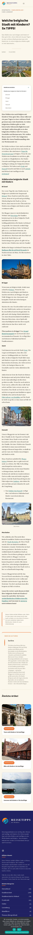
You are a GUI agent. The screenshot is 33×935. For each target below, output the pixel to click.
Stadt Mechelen (12, 542)
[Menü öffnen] (24, 3)
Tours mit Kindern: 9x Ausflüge (14, 732)
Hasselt (8, 104)
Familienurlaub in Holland (10, 896)
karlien (4, 52)
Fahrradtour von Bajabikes (11, 397)
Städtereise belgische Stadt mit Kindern (15, 91)
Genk (22, 166)
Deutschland (6, 889)
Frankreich (5, 900)
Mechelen (8, 108)
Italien (4, 904)
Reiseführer (6, 911)
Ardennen (5, 174)
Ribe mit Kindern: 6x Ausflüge (14, 766)
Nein (19, 929)
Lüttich (27, 169)
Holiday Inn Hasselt (15, 491)
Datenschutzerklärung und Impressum (17, 932)
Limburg (16, 481)
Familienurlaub (17, 10)
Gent (7, 101)
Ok (14, 929)
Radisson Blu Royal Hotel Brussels (14, 250)
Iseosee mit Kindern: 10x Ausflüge (15, 800)
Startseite (6, 10)
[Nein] (31, 926)
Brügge (8, 98)
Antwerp (24, 601)
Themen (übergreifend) (9, 915)
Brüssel (8, 94)
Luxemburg (6, 907)
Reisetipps (14, 215)
